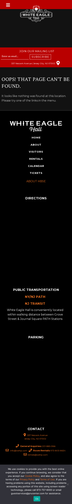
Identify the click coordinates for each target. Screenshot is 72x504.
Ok (36, 498)
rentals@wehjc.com (38, 454)
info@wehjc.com (18, 450)
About (36, 144)
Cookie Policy (32, 476)
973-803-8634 (49, 450)
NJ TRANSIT (35, 303)
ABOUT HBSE (36, 181)
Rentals (36, 158)
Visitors (36, 151)
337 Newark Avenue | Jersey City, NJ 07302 (33, 63)
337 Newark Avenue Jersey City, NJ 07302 (36, 437)
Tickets (36, 173)
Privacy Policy (27, 479)
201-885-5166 (37, 446)
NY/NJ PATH (35, 297)
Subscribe (40, 56)
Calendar (36, 166)
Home (36, 137)
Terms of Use (47, 479)
